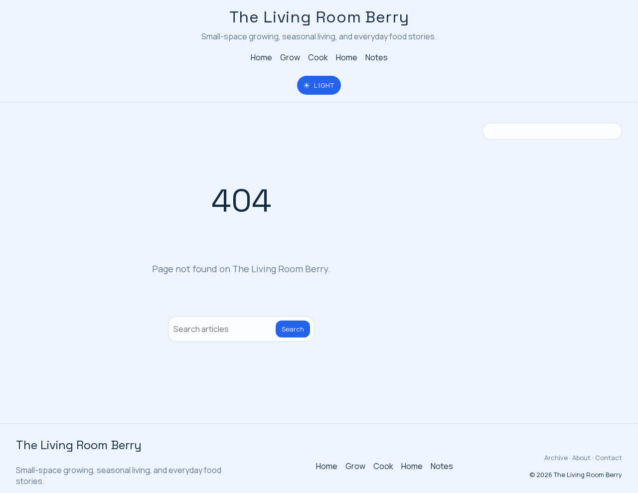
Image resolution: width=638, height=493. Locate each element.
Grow (290, 57)
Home (261, 57)
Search (293, 329)
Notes (376, 57)
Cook (318, 57)
